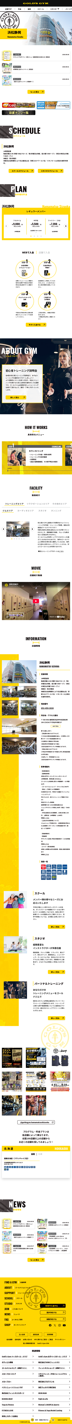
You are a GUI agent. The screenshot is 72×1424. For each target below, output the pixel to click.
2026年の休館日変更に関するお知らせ (23, 1249)
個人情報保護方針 (29, 1343)
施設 (29, 9)
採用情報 (50, 1334)
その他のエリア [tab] (59, 503)
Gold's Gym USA (43, 1343)
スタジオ (53, 9)
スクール (40, 9)
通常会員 (36, 1334)
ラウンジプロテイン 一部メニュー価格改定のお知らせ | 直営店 (31, 57)
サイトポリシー (60, 1339)
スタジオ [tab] (42, 510)
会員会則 (18, 1339)
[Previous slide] (3, 529)
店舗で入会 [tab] (44, 252)
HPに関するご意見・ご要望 (43, 1339)
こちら (61, 551)
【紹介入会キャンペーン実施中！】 (23, 81)
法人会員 (22, 1334)
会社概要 (9, 1339)
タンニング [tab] (56, 510)
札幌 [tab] (40, 1154)
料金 (19, 9)
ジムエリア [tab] (8, 510)
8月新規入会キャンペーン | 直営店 (23, 69)
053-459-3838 (47, 708)
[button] (30, 236)
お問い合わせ (27, 1339)
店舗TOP (8, 9)
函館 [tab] (33, 1154)
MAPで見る (55, 726)
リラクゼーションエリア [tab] (38, 503)
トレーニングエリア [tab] (14, 503)
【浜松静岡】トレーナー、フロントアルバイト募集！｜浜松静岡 (58, 1249)
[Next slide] (66, 226)
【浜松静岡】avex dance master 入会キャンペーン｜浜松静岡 (58, 1238)
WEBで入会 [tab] (28, 252)
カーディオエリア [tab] (25, 510)
